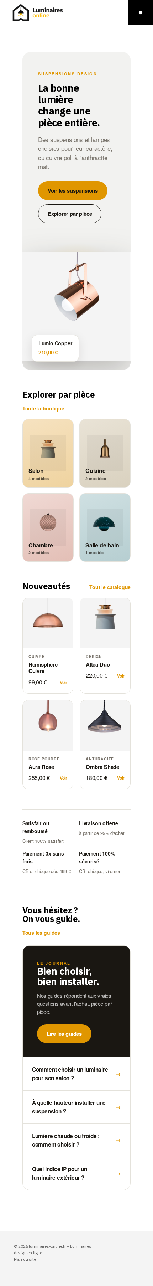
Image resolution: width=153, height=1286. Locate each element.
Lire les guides (64, 1033)
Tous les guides (41, 932)
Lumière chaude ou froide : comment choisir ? (76, 1140)
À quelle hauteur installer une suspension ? (76, 1107)
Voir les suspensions (73, 190)
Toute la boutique (43, 408)
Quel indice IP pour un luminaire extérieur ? (76, 1173)
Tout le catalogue (110, 587)
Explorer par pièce (70, 214)
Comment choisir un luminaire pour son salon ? (76, 1074)
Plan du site (25, 1259)
